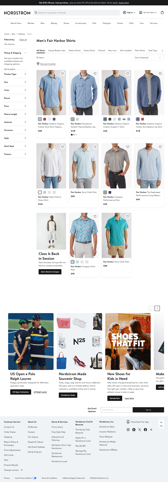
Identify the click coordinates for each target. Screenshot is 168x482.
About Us (32, 421)
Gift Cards (9, 455)
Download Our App (140, 421)
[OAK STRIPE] (54, 192)
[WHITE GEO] (86, 262)
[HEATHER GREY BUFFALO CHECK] (77, 119)
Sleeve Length (10, 113)
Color (6, 89)
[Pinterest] (133, 430)
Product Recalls (11, 464)
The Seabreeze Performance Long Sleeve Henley (148, 195)
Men (43, 23)
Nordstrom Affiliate (108, 449)
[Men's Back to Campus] (51, 231)
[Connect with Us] (151, 430)
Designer (107, 23)
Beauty (54, 23)
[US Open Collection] (31, 341)
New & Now (15, 23)
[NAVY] (54, 119)
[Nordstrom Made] (79, 341)
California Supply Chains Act (73, 478)
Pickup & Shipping (12, 52)
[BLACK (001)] (110, 119)
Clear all (23, 39)
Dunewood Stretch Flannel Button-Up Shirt (83, 126)
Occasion (8, 129)
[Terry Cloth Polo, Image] (84, 165)
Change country (11, 469)
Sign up (148, 410)
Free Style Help (58, 431)
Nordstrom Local (59, 461)
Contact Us (9, 426)
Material (8, 121)
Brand (7, 97)
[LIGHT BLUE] (40, 119)
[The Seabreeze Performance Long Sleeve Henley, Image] (149, 165)
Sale (142, 23)
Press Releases (106, 436)
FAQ (6, 460)
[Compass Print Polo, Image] (84, 235)
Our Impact (33, 436)
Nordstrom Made (68, 395)
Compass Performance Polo (113, 198)
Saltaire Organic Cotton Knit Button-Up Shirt (149, 125)
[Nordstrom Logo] (17, 13)
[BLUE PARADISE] (72, 262)
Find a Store (57, 426)
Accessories (80, 23)
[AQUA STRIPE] (77, 262)
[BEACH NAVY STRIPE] (124, 119)
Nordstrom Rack (106, 426)
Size (6, 81)
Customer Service (12, 421)
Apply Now (124, 2)
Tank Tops (152, 50)
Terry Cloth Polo (84, 192)
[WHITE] (49, 119)
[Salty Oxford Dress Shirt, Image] (51, 165)
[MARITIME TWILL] (72, 119)
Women (31, 23)
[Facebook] (145, 430)
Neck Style (9, 145)
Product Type (10, 73)
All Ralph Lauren (40, 392)
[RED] (44, 119)
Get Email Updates (36, 446)
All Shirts (40, 50)
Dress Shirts (89, 50)
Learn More (129, 398)
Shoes (66, 23)
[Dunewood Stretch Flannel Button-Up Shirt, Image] (84, 92)
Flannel (101, 50)
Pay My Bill (80, 445)
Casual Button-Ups (56, 50)
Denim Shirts (75, 50)
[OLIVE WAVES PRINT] (105, 192)
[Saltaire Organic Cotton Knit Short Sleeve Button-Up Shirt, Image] (51, 92)
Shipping (8, 436)
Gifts (131, 23)
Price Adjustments (12, 450)
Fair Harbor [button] (9, 44)
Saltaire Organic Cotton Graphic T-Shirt (116, 125)
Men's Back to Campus (50, 271)
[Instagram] (128, 430)
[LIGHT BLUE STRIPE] (49, 192)
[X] (139, 430)
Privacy (7, 478)
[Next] (162, 50)
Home (120, 23)
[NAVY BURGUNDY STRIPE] (110, 192)
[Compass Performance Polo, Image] (116, 165)
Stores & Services (60, 421)
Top (161, 426)
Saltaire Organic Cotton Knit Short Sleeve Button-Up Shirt (51, 126)
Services (154, 23)
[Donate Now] (128, 341)
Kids (94, 23)
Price (6, 105)
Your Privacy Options (23, 478)
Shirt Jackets (126, 50)
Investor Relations (107, 431)
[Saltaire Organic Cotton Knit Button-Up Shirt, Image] (149, 92)
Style (6, 137)
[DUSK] (128, 119)
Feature (7, 153)
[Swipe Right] (157, 308)
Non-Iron (112, 50)
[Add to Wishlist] (62, 73)
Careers (31, 431)
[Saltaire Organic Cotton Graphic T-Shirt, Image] (116, 92)
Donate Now (115, 398)
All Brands (32, 426)
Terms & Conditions (49, 478)
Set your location (48, 63)
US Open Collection (21, 392)
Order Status (10, 431)
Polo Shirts (140, 50)
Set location (9, 69)
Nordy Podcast (34, 451)
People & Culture (35, 441)
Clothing (21, 34)
